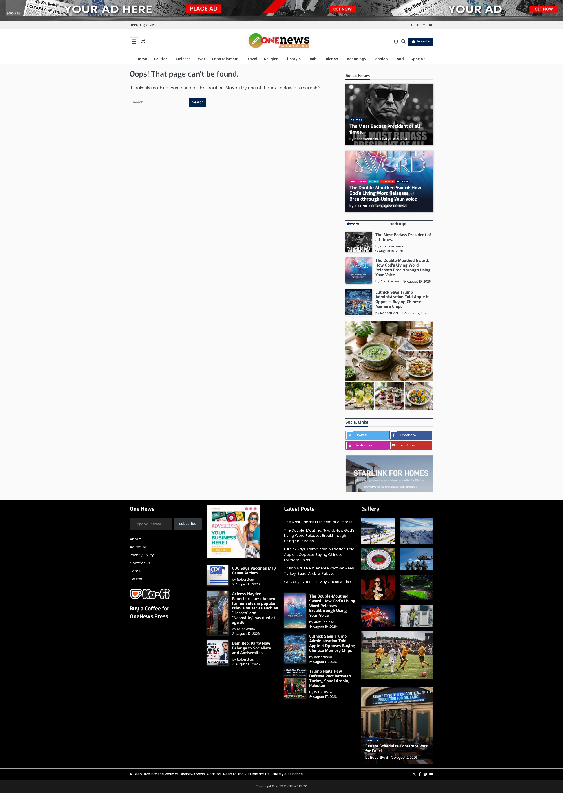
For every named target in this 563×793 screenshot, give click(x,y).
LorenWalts (246, 629)
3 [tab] (427, 692)
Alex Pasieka (364, 205)
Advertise (138, 547)
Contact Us (140, 563)
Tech (312, 59)
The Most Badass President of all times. (384, 129)
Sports (417, 59)
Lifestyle (293, 59)
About (135, 539)
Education (358, 181)
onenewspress (366, 138)
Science (331, 59)
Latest (373, 181)
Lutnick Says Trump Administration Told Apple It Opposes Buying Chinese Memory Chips (402, 299)
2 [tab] (424, 692)
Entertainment (225, 59)
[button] (375, 351)
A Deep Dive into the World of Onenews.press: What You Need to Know (188, 774)
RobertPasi (389, 313)
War (201, 59)
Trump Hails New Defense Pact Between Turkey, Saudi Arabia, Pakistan (319, 571)
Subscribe (423, 41)
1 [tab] (420, 692)
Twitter (136, 578)
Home (142, 59)
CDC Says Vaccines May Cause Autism (254, 571)
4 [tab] (430, 692)
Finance (296, 774)
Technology (355, 59)
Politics (161, 59)
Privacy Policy (142, 554)
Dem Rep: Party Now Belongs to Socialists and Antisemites (251, 648)
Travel (251, 59)
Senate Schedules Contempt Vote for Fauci (396, 748)
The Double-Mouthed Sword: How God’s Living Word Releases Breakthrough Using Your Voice (385, 193)
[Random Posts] (143, 42)
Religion (271, 59)
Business (183, 59)
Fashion (380, 59)
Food (399, 59)
